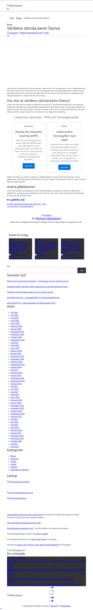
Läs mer (28, 165)
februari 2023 (16, 400)
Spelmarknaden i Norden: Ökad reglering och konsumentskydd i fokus (37, 286)
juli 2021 (14, 444)
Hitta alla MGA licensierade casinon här (24, 523)
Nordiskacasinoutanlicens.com (20, 528)
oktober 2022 (16, 411)
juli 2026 (14, 312)
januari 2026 (16, 329)
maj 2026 (14, 318)
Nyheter (14, 467)
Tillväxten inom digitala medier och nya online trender (18, 247)
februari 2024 (16, 372)
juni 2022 (14, 422)
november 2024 (17, 359)
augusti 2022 (16, 416)
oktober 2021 (16, 441)
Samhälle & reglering (20, 469)
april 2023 (15, 394)
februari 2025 (16, 351)
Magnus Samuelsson (29, 32)
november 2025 (17, 334)
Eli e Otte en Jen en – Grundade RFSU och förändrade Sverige (46, 247)
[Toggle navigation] (8, 3)
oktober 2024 (16, 362)
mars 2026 (15, 323)
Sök (8, 266)
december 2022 (17, 405)
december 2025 (17, 331)
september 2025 (18, 340)
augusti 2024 (16, 367)
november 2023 (17, 378)
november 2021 (17, 438)
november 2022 (17, 408)
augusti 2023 (16, 383)
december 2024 (17, 356)
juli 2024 (14, 370)
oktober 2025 (16, 337)
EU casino (17, 550)
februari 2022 (16, 430)
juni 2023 (14, 389)
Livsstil (13, 464)
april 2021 (15, 446)
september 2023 (18, 381)
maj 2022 (14, 425)
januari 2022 (16, 433)
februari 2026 (16, 326)
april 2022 (15, 427)
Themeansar (65, 606)
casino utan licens (38, 539)
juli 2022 (14, 419)
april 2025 (15, 345)
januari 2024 (16, 375)
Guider (14, 461)
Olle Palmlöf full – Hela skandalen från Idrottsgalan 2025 (71, 247)
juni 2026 (14, 315)
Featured (14, 459)
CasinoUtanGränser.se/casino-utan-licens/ (25, 514)
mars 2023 (15, 397)
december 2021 (17, 435)
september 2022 (18, 414)
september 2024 (18, 364)
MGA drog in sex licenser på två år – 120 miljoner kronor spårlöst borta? (38, 281)
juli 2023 (14, 386)
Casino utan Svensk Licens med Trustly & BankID (37, 545)
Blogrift (54, 606)
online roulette (41, 534)
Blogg (9, 24)
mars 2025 (15, 348)
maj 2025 (14, 342)
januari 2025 (16, 353)
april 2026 (15, 320)
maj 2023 (14, 392)
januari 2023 (16, 403)
